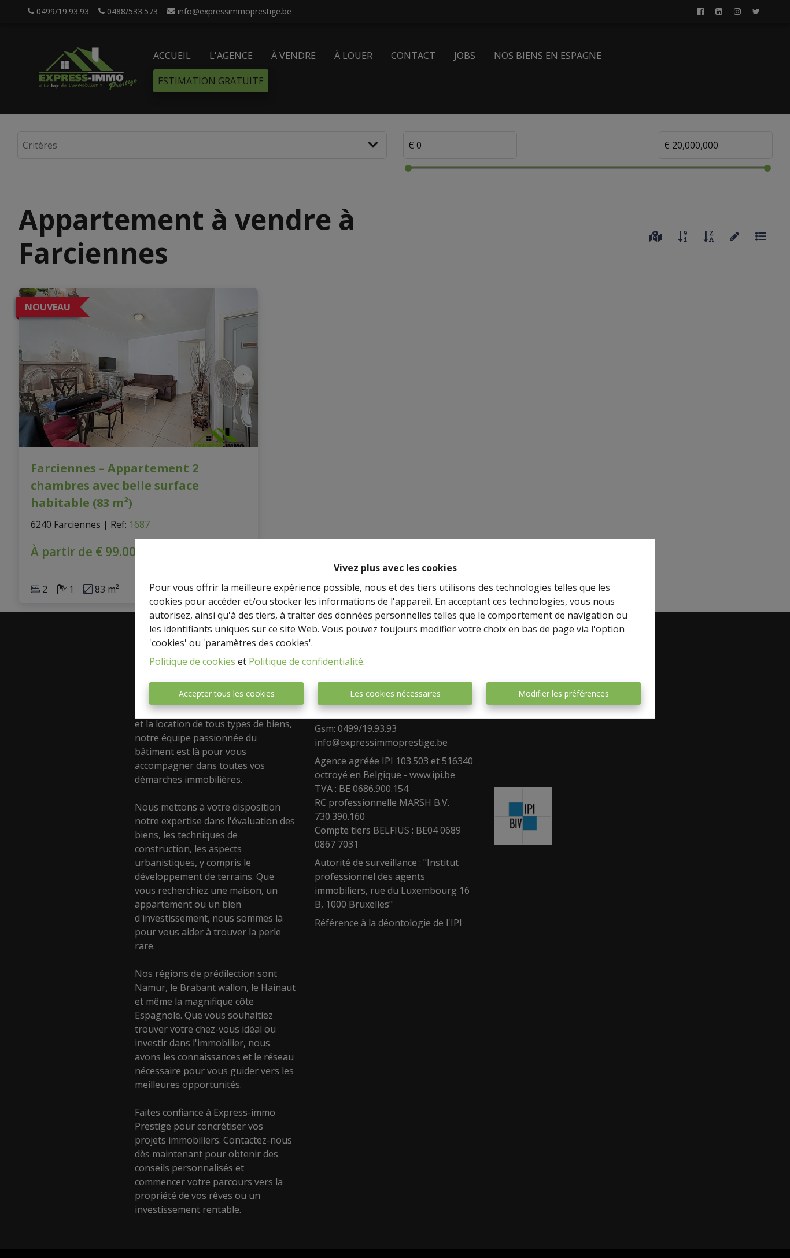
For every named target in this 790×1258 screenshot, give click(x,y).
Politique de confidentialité (306, 661)
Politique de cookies (192, 661)
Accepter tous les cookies (227, 693)
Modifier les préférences (563, 693)
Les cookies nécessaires (395, 693)
